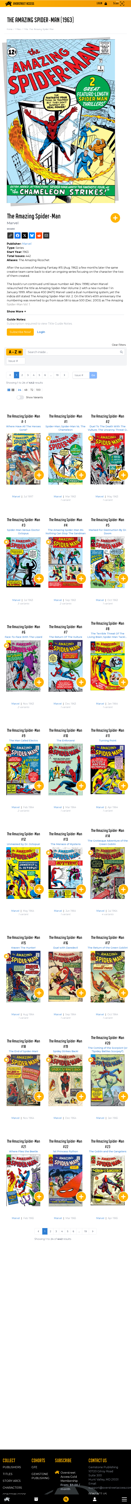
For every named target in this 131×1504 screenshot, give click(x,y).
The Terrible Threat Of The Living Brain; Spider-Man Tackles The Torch (107, 635)
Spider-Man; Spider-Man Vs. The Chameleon (65, 428)
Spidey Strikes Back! (65, 1051)
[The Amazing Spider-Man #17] (108, 976)
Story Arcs (12, 1480)
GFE (34, 1467)
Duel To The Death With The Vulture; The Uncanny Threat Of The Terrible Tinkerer (107, 428)
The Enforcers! (65, 740)
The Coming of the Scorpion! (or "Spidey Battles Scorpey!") (107, 1049)
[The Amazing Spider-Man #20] (108, 1080)
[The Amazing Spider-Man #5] (108, 562)
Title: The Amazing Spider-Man (39, 29)
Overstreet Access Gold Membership (69, 1476)
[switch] (20, 397)
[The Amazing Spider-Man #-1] (23, 459)
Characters (12, 1487)
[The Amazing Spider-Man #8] (108, 666)
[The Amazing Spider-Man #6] (23, 666)
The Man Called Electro (23, 740)
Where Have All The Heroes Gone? (23, 428)
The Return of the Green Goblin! (108, 947)
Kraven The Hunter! (23, 947)
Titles (19, 29)
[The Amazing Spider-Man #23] (108, 1180)
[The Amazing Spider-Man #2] (108, 459)
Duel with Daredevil (65, 947)
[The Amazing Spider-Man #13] (65, 873)
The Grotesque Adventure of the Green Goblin (108, 842)
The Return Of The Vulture (65, 637)
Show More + (16, 311)
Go (93, 375)
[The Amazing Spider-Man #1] (65, 459)
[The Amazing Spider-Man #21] (23, 1180)
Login (41, 332)
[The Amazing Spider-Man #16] (65, 976)
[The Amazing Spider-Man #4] (65, 562)
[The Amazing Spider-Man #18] (23, 1080)
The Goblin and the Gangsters (107, 1151)
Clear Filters (119, 344)
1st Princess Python (65, 1151)
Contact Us (98, 1493)
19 (57, 375)
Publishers (12, 1467)
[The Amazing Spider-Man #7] (65, 666)
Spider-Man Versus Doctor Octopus (23, 531)
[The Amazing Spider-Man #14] (108, 873)
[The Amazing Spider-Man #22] (65, 1180)
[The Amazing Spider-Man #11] (108, 769)
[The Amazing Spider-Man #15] (23, 976)
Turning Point (107, 740)
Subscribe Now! (20, 332)
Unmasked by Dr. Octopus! (23, 844)
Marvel (13, 223)
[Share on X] (25, 235)
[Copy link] (10, 235)
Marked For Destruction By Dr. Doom (108, 531)
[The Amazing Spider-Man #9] (23, 769)
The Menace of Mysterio (65, 844)
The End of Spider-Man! (23, 1051)
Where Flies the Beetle (23, 1151)
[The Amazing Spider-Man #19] (65, 1080)
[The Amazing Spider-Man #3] (23, 562)
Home (11, 29)
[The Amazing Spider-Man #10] (65, 769)
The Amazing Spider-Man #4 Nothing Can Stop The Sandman (66, 531)
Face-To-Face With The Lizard (23, 637)
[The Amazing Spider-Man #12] (23, 873)
